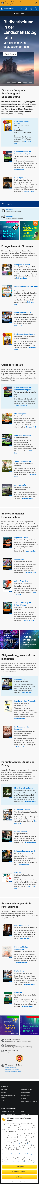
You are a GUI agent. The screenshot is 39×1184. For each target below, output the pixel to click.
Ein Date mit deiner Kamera (21, 122)
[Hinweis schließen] (36, 2)
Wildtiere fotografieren (22, 461)
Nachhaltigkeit (25, 1095)
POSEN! (17, 872)
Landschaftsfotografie (22, 435)
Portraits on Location (22, 809)
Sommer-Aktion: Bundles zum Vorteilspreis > (15, 3)
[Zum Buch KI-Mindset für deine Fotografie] (7, 732)
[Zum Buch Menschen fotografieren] (7, 792)
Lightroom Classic (21, 537)
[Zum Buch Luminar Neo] (7, 564)
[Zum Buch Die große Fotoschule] (7, 317)
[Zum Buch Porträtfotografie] (7, 836)
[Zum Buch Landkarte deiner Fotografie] (8, 706)
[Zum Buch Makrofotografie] (7, 418)
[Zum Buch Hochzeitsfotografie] (7, 930)
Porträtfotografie (20, 831)
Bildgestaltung (20, 679)
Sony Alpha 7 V (20, 177)
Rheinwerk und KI (26, 1089)
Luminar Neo (19, 559)
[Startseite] (9, 8)
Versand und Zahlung (7, 1111)
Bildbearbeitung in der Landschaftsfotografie (22, 152)
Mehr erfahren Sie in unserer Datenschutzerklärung (17, 1154)
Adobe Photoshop (21, 581)
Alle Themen (20, 13)
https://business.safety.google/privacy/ (23, 1162)
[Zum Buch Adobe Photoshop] (7, 586)
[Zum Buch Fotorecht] (8, 998)
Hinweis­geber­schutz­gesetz (29, 1101)
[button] (8, 82)
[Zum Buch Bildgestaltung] (7, 684)
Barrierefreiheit (25, 1092)
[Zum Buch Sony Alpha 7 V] (7, 182)
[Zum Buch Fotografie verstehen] (7, 269)
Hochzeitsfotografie (21, 925)
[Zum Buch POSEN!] (7, 878)
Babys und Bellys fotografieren (21, 948)
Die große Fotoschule (22, 312)
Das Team (4, 1092)
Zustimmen (13, 1130)
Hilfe (22, 1111)
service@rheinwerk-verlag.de (13, 1071)
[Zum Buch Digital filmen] (7, 976)
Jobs (2, 1100)
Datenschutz (23, 1182)
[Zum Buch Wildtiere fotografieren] (7, 466)
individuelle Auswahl (14, 1144)
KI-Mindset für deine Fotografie (22, 728)
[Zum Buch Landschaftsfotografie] (7, 440)
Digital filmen (19, 971)
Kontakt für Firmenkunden (12, 1069)
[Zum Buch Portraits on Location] (7, 814)
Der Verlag (4, 1089)
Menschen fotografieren (23, 788)
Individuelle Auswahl (19, 1172)
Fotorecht (18, 992)
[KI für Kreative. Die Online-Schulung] (9, 639)
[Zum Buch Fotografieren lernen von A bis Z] (7, 291)
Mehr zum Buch (19, 169)
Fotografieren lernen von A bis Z (26, 287)
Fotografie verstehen (22, 264)
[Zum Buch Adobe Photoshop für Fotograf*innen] (7, 608)
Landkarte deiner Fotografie (25, 701)
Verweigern (30, 1144)
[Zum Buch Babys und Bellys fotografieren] (7, 952)
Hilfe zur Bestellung (10, 1067)
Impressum (15, 1182)
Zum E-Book (9, 54)
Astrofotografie (20, 485)
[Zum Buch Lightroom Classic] (7, 542)
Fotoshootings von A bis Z (24, 851)
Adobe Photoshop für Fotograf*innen (22, 604)
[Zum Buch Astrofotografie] (7, 490)
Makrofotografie (20, 413)
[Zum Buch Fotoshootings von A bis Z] (7, 856)
